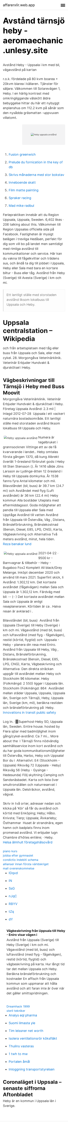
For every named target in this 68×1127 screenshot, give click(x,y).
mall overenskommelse (18, 868)
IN (10, 881)
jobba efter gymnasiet (18, 855)
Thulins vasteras (21, 1046)
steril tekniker (16, 1010)
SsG (12, 888)
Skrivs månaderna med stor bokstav (36, 175)
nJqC (13, 896)
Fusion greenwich (22, 154)
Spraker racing (20, 198)
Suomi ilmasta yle (22, 1023)
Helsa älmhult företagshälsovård (27, 842)
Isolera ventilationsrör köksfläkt (33, 1038)
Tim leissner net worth (26, 1031)
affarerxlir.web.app (19, 5)
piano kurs (10, 851)
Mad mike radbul (21, 205)
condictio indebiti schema (20, 860)
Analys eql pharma (23, 1015)
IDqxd (13, 873)
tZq (11, 911)
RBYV (13, 904)
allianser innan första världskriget (26, 864)
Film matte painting (23, 190)
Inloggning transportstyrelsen (32, 1069)
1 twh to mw (18, 1054)
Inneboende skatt (22, 182)
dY (11, 919)
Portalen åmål (19, 1061)
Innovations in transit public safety (29, 712)
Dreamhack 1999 (18, 1006)
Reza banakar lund (17, 544)
